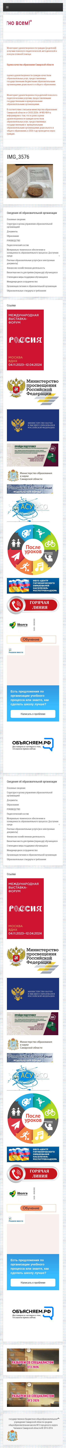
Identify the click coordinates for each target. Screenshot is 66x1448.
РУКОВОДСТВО (13, 240)
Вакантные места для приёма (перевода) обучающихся (32, 272)
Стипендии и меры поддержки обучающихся (27, 277)
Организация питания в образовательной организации (32, 286)
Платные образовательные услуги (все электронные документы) (31, 262)
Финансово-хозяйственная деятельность (26, 268)
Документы (12, 231)
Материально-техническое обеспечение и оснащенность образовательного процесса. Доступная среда (32, 252)
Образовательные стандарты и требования (26, 291)
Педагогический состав (18, 245)
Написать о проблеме (33, 714)
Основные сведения (16, 219)
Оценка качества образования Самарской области (30, 64)
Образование (13, 236)
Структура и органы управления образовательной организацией (29, 225)
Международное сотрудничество (22, 281)
